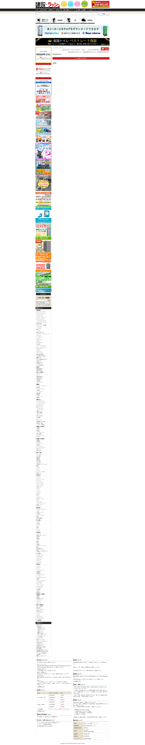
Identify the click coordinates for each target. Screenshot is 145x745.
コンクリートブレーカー (41, 322)
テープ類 (38, 455)
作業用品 (38, 532)
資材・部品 (38, 452)
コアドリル (38, 326)
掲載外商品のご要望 (40, 647)
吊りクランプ (39, 616)
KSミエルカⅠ (39, 348)
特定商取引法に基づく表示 (42, 651)
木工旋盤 (38, 417)
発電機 (37, 440)
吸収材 (37, 458)
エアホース (38, 562)
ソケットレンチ (39, 485)
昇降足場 (38, 608)
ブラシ (37, 495)
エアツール (38, 559)
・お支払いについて (40, 629)
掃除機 (37, 431)
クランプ (38, 491)
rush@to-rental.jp (47, 724)
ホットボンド (39, 420)
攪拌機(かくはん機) (40, 421)
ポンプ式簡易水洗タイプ (41, 359)
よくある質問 (77, 10)
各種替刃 (38, 592)
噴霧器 (37, 397)
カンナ (37, 418)
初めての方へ (39, 625)
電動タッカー (39, 411)
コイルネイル (39, 581)
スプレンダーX (39, 353)
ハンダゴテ (38, 600)
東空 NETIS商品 (40, 354)
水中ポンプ (38, 462)
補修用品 (38, 459)
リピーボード (39, 342)
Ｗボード (38, 341)
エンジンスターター (40, 447)
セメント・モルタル (40, 471)
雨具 (37, 547)
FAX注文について (40, 645)
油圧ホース (38, 473)
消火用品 (38, 379)
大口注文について (40, 644)
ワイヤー (38, 615)
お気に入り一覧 (65, 49)
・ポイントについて (40, 635)
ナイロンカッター (40, 388)
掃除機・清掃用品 (40, 426)
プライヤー (38, 481)
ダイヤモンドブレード (41, 577)
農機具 (37, 384)
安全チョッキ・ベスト (41, 545)
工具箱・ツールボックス (41, 551)
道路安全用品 (39, 376)
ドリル (37, 565)
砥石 (37, 527)
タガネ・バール (39, 498)
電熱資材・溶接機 (40, 594)
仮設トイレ (38, 357)
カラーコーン (39, 373)
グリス (37, 468)
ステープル (38, 583)
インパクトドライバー (41, 402)
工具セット (38, 505)
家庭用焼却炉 (39, 368)
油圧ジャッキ (39, 504)
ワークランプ (39, 443)
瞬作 (37, 329)
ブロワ (37, 429)
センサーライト (39, 446)
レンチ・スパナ (39, 482)
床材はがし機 (39, 423)
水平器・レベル (39, 512)
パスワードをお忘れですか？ (93, 49)
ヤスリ (37, 529)
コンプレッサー (39, 555)
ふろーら (38, 350)
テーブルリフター (40, 618)
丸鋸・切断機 (39, 412)
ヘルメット (38, 533)
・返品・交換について (41, 633)
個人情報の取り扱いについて (89, 51)
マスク (37, 539)
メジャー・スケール (40, 509)
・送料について (39, 630)
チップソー (38, 576)
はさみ (37, 494)
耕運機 (37, 394)
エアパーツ (38, 560)
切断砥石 (38, 573)
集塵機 (37, 428)
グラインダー (39, 405)
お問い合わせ (39, 642)
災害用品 (38, 381)
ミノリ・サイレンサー (41, 347)
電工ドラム (38, 449)
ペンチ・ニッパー (40, 479)
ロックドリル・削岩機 (41, 325)
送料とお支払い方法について (74, 51)
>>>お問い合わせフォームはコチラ (45, 725)
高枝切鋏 (38, 393)
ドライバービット (40, 570)
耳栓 (37, 541)
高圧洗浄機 (38, 433)
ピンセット (38, 497)
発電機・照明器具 (40, 438)
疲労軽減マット (39, 548)
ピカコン (38, 492)
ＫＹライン (38, 335)
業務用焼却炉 (39, 370)
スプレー (38, 470)
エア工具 (38, 553)
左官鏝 (37, 523)
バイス (37, 489)
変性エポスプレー (40, 332)
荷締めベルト (39, 610)
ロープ (37, 375)
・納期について (39, 632)
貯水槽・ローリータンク (41, 464)
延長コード (38, 450)
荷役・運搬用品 (39, 604)
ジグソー (38, 414)
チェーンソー (39, 396)
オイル (37, 467)
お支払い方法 (59, 10)
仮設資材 (38, 457)
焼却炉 (37, 367)
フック (37, 613)
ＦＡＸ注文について (91, 10)
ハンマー (38, 521)
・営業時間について (40, 628)
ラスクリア (38, 339)
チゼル (37, 590)
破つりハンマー (39, 407)
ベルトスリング (39, 612)
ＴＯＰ (37, 10)
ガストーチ (38, 603)
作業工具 (38, 475)
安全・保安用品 (39, 372)
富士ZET (38, 344)
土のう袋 (38, 461)
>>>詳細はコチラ (41, 686)
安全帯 (37, 536)
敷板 (37, 465)
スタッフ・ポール (40, 515)
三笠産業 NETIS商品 (41, 356)
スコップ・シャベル (40, 385)
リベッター (38, 501)
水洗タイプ (38, 360)
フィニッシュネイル (40, 580)
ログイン (83, 49)
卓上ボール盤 (39, 415)
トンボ (37, 488)
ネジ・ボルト (39, 454)
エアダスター (39, 556)
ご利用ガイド (51, 10)
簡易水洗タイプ (39, 362)
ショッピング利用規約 (41, 653)
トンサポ (38, 331)
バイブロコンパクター (41, 320)
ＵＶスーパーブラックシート (42, 333)
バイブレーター (39, 316)
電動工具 (38, 399)
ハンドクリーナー (40, 432)
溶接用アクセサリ (40, 598)
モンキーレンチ (39, 484)
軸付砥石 (38, 571)
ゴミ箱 (37, 436)
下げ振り (38, 513)
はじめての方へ (43, 10)
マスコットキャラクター (41, 641)
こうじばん (38, 328)
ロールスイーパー (40, 435)
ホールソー (38, 567)
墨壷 (37, 516)
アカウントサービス (75, 49)
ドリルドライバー (40, 401)
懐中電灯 (38, 441)
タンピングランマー (40, 311)
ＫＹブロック (39, 336)
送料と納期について (68, 10)
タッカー (38, 530)
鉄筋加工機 (38, 323)
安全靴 (37, 544)
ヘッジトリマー (39, 391)
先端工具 (38, 564)
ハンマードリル (39, 408)
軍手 (37, 542)
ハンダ (37, 601)
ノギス (37, 510)
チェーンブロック (40, 609)
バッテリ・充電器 (40, 424)
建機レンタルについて (41, 655)
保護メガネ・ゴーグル (41, 535)
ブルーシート (39, 382)
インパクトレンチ (40, 404)
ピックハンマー (39, 314)
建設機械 (38, 310)
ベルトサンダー (39, 409)
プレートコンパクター (41, 313)
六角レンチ (38, 486)
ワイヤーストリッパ (40, 503)
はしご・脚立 (39, 606)
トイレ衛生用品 (39, 365)
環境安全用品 (39, 378)
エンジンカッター (40, 319)
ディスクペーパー (40, 574)
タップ (37, 568)
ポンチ (37, 500)
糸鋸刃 (37, 579)
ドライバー (38, 478)
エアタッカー (39, 557)
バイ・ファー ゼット (41, 345)
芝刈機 (37, 390)
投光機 (37, 444)
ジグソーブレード (40, 584)
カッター (38, 476)
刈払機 (37, 387)
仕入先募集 (38, 648)
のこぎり (38, 524)
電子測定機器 (39, 518)
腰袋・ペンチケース (40, 550)
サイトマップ (100, 10)
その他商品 (38, 620)
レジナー (38, 338)
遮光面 (37, 538)
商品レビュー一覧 (40, 639)
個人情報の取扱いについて (42, 650)
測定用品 (38, 507)
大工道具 (38, 520)
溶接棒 (37, 597)
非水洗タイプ (39, 363)
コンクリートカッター (41, 317)
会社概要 (83, 10)
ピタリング (38, 351)
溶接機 (37, 595)
